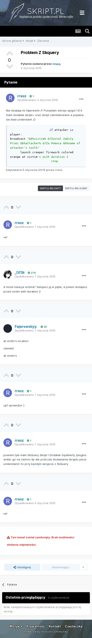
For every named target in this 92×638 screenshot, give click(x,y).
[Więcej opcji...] (81, 99)
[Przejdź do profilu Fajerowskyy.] (7, 328)
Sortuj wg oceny (76, 188)
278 (33, 272)
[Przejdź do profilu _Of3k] (7, 274)
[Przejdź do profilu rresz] (10, 98)
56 (45, 326)
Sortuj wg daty (50, 188)
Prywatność (36, 626)
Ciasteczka (73, 626)
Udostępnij (23, 567)
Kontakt (55, 626)
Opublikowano (37, 100)
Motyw (15, 626)
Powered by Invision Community (46, 631)
